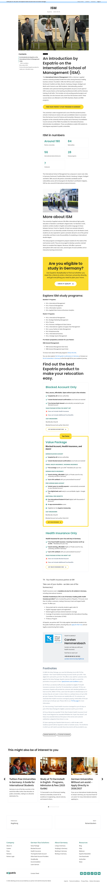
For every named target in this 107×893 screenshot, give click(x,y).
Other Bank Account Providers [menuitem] (39, 856)
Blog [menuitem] (80, 846)
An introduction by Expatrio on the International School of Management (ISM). (29, 59)
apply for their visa (76, 625)
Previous (4, 779)
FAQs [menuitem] (80, 848)
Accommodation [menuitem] (35, 862)
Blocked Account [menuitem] (36, 848)
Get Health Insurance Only (56, 567)
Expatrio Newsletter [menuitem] (85, 854)
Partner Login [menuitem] (10, 856)
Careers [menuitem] (9, 848)
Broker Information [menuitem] (95, 881)
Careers (87, 1)
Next (102, 779)
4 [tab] (52, 806)
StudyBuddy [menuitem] (34, 859)
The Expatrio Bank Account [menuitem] (39, 854)
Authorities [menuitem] (82, 859)
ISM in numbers (24, 63)
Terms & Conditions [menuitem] (74, 881)
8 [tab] (57, 806)
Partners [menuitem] (9, 854)
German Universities (50, 735)
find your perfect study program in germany (63, 107)
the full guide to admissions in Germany (67, 356)
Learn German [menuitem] (35, 865)
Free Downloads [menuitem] (84, 856)
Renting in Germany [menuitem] (61, 854)
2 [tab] (49, 806)
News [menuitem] (80, 862)
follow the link (72, 353)
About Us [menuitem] (9, 846)
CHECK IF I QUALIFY (64, 284)
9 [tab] (58, 806)
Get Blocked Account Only (56, 429)
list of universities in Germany (51, 358)
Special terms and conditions (70, 681)
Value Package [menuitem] (35, 846)
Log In (98, 1)
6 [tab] (54, 806)
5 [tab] (53, 806)
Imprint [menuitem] (66, 881)
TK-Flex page (75, 701)
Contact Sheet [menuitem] (35, 873)
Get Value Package (53, 522)
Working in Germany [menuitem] (61, 851)
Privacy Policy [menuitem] (84, 881)
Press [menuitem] (8, 851)
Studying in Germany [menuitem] (61, 848)
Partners (93, 1)
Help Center (80, 1)
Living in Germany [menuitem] (60, 846)
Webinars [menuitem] (82, 851)
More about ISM (23, 65)
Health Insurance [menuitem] (36, 851)
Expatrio (49, 12)
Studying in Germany (64, 735)
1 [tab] (48, 806)
